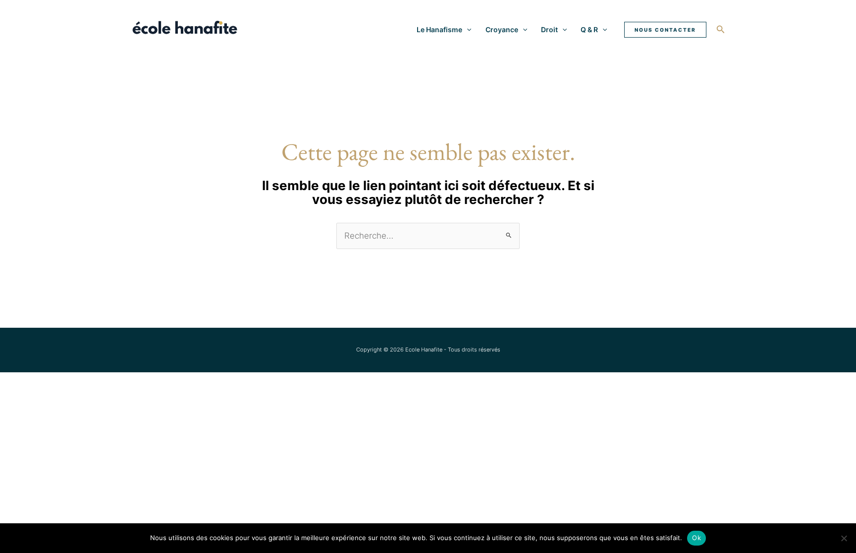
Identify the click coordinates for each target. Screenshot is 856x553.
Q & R (589, 29)
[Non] (844, 538)
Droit (549, 29)
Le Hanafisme (439, 29)
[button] (466, 29)
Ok (696, 538)
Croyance (501, 29)
